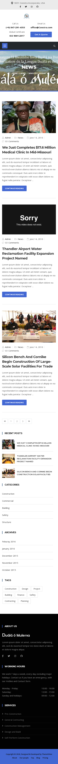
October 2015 (9, 570)
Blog (38, 758)
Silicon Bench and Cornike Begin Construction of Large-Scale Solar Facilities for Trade (27, 361)
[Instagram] (32, 6)
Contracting (10, 601)
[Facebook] (20, 6)
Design (25, 588)
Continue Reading (14, 188)
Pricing (45, 758)
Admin (7, 137)
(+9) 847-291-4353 (15, 27)
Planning (24, 601)
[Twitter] (26, 6)
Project (37, 588)
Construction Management (17, 725)
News (23, 73)
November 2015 (10, 562)
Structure (6, 522)
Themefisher (47, 754)
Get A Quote (41, 34)
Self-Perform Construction (17, 737)
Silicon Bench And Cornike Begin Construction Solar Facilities (34, 473)
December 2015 (10, 555)
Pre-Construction (13, 713)
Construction (8, 493)
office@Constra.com (41, 27)
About (14, 758)
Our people (24, 758)
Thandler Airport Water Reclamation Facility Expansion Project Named (34, 459)
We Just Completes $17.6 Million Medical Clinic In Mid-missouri (34, 444)
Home (15, 73)
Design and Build (13, 731)
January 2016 (8, 548)
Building (6, 508)
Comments (13, 141)
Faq (32, 758)
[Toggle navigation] (4, 45)
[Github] (21, 655)
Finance (20, 595)
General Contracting (14, 719)
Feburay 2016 (9, 541)
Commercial (7, 500)
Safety (5, 515)
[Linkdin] (37, 6)
